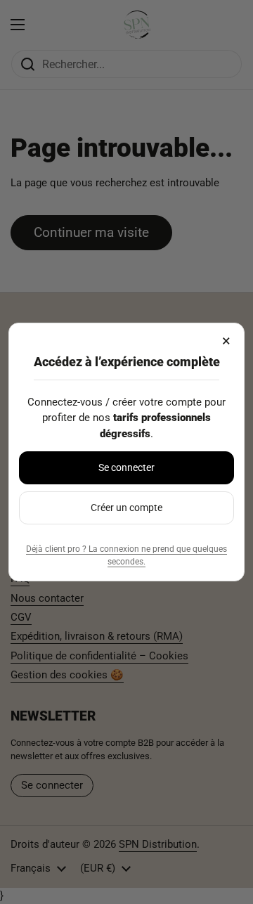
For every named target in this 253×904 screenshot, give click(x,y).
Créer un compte (126, 507)
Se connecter (126, 467)
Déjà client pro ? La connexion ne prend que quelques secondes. (126, 555)
